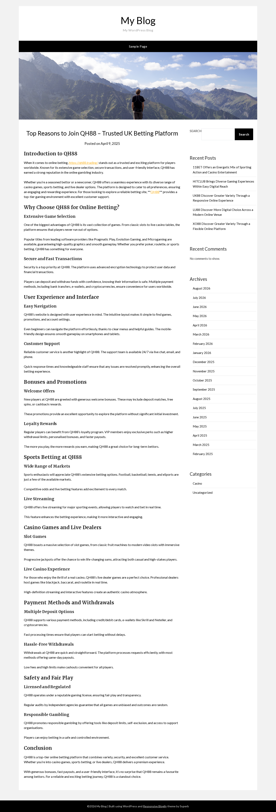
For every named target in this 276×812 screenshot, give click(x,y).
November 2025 (204, 371)
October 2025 (202, 380)
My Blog (138, 20)
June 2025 (200, 417)
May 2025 (200, 426)
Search (195, 131)
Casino (197, 483)
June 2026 (200, 307)
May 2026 (200, 316)
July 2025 (199, 408)
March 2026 (201, 334)
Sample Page (138, 46)
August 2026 (201, 288)
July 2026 (199, 297)
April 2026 (200, 325)
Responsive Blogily (155, 806)
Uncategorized (203, 492)
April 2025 (200, 435)
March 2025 (201, 445)
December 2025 (203, 362)
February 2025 (203, 454)
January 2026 (202, 353)
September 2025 (204, 389)
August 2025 (201, 399)
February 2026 (203, 343)
